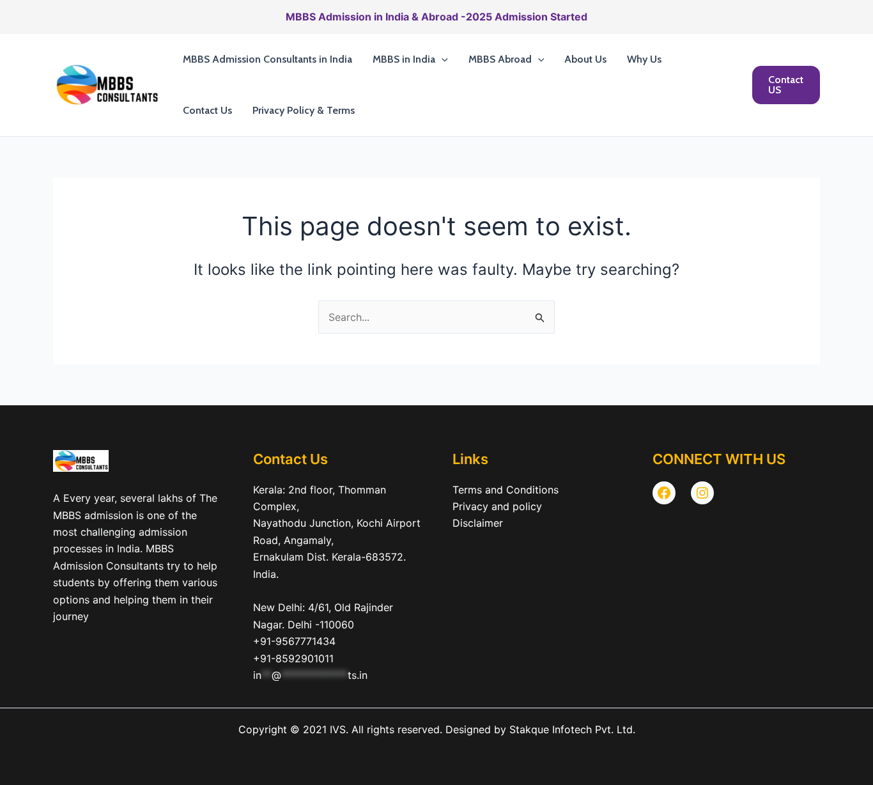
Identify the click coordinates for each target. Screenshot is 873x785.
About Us (585, 59)
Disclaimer (477, 523)
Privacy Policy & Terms (303, 110)
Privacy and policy (497, 506)
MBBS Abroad (500, 59)
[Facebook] (664, 492)
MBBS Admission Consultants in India (267, 59)
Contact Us (207, 110)
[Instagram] (702, 492)
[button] (441, 59)
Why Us (644, 59)
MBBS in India (404, 59)
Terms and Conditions (505, 489)
